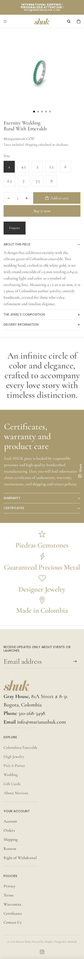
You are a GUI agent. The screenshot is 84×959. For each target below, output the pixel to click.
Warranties (12, 904)
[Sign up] (75, 661)
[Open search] (69, 21)
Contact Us (13, 922)
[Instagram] (42, 952)
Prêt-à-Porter (14, 765)
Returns (10, 848)
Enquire (14, 228)
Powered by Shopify (42, 941)
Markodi (72, 941)
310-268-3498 (31, 713)
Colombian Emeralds (20, 747)
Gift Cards (12, 783)
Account (10, 821)
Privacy (9, 886)
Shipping (11, 839)
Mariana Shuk (23, 941)
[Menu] (5, 21)
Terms (8, 895)
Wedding (11, 774)
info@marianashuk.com (41, 722)
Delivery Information (21, 324)
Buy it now (42, 210)
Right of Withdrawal (20, 857)
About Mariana (16, 792)
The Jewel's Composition (24, 314)
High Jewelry (14, 756)
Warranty (12, 498)
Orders (9, 830)
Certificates (14, 508)
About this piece (17, 244)
